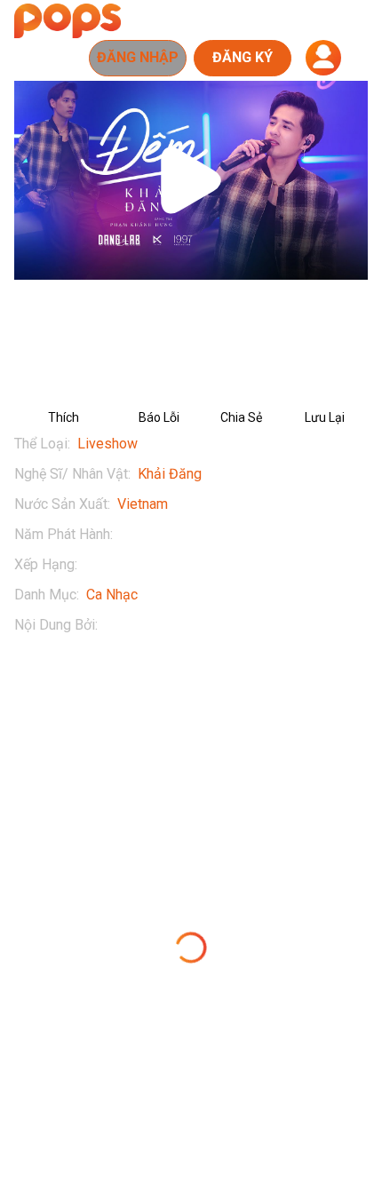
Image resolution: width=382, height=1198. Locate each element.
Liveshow (107, 443)
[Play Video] (191, 180)
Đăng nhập (138, 57)
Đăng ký (242, 57)
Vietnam (142, 504)
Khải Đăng (170, 473)
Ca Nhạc (112, 594)
